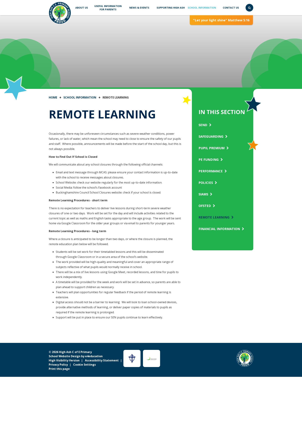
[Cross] (132, 358)
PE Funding (209, 159)
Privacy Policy (58, 364)
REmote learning (116, 97)
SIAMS (203, 194)
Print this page (59, 369)
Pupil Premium (212, 148)
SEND (203, 125)
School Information (79, 97)
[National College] (151, 358)
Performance (211, 171)
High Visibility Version (64, 360)
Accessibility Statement (102, 360)
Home (53, 97)
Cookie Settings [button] (84, 364)
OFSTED (205, 206)
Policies (206, 183)
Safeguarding (211, 136)
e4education (94, 356)
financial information (219, 229)
